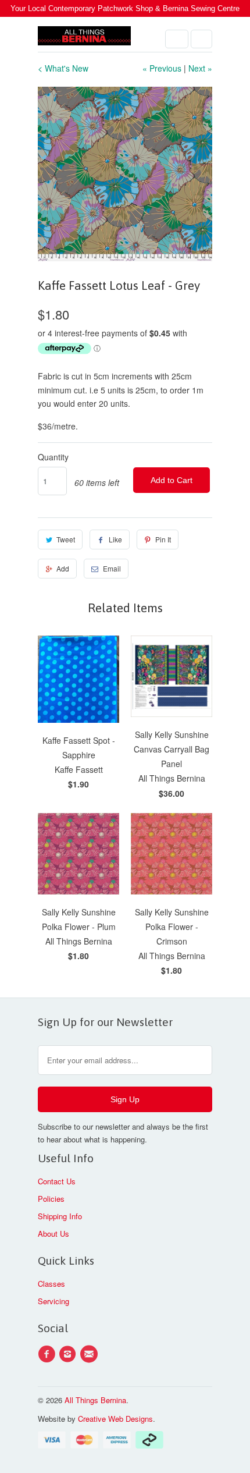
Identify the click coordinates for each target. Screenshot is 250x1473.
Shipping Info (60, 1216)
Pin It (163, 539)
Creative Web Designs (115, 1418)
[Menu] (176, 39)
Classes (51, 1283)
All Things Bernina (95, 1399)
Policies (51, 1198)
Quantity (53, 457)
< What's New (63, 68)
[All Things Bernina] (84, 39)
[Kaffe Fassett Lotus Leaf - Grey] (125, 174)
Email (112, 568)
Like (115, 539)
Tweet (65, 539)
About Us (53, 1233)
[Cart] (201, 39)
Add (62, 568)
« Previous (161, 68)
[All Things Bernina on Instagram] (69, 1354)
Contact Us (57, 1181)
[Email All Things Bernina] (90, 1354)
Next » (200, 68)
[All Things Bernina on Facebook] (48, 1354)
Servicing (53, 1301)
